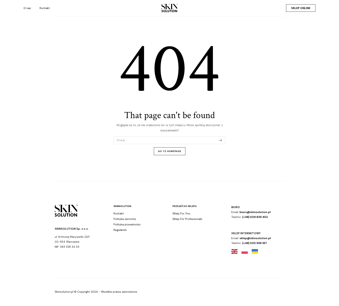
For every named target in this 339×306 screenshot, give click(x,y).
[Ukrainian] (257, 251)
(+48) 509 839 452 (255, 217)
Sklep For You (181, 213)
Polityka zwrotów (125, 219)
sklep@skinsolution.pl (255, 238)
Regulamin (120, 230)
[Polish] (246, 251)
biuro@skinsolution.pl (255, 212)
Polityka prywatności (127, 224)
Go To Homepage (169, 151)
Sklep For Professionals (187, 219)
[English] (236, 251)
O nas (27, 8)
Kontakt (45, 8)
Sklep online (300, 8)
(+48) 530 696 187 (254, 243)
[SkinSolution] (169, 8)
